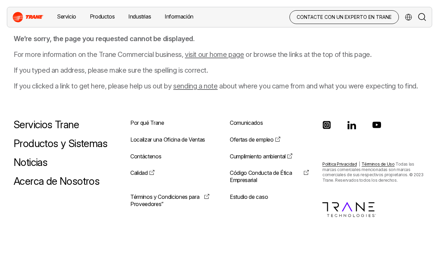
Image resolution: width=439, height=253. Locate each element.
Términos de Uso (377, 164)
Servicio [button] (66, 16)
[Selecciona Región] (408, 17)
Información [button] (179, 16)
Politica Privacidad (339, 164)
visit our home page (214, 54)
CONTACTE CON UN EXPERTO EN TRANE (344, 17)
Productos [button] (102, 16)
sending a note (195, 86)
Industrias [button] (139, 16)
